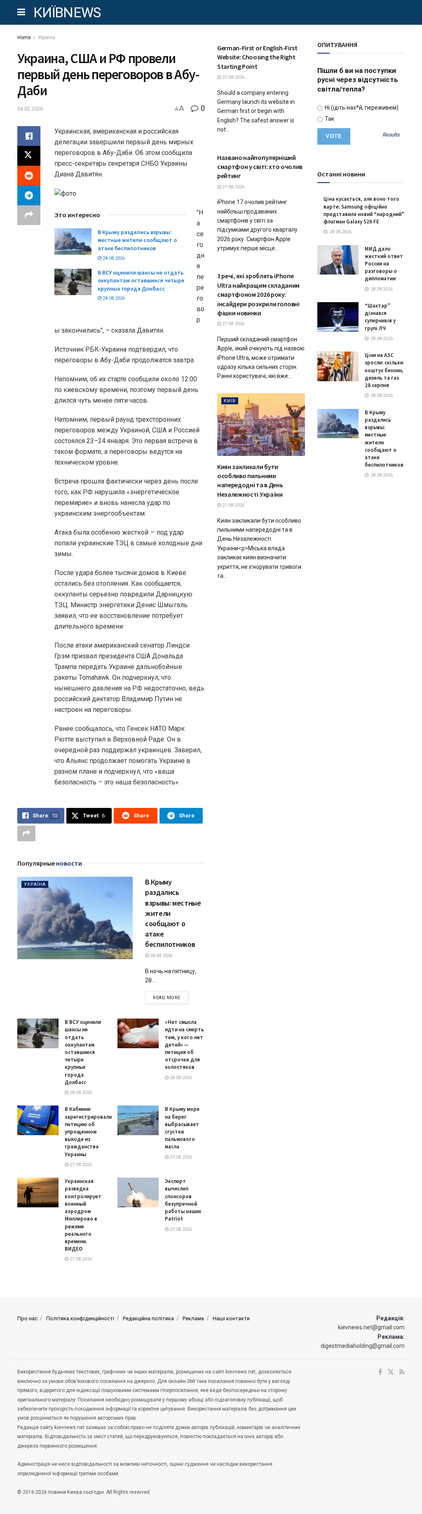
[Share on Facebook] (28, 136)
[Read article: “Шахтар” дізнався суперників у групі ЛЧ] (338, 317)
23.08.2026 (232, 77)
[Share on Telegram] (28, 195)
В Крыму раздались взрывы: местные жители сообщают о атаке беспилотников (137, 240)
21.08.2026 (232, 505)
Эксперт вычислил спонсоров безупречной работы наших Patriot (183, 1200)
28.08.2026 (113, 258)
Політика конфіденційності (80, 1318)
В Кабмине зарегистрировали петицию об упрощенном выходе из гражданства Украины (88, 1131)
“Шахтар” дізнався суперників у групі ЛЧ (380, 317)
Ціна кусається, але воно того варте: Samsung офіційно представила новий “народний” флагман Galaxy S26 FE (364, 210)
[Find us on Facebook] (380, 1372)
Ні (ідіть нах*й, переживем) (361, 107)
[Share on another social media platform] (28, 215)
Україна (46, 37)
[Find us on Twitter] (390, 1372)
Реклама (193, 1318)
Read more (170, 997)
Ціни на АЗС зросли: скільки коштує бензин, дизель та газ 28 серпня (384, 370)
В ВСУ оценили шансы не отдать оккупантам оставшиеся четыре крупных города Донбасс (141, 280)
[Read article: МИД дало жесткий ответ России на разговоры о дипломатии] (338, 260)
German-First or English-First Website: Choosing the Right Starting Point (257, 57)
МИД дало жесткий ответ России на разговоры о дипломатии (384, 263)
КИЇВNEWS (67, 12)
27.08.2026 (80, 1164)
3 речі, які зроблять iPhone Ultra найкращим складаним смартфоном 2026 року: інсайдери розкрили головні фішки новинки (258, 294)
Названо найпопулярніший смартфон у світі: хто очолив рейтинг (259, 166)
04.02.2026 (30, 109)
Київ (230, 401)
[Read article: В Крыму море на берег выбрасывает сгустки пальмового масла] (138, 1120)
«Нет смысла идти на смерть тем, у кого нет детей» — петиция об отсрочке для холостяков (184, 1044)
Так (329, 118)
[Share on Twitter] (28, 156)
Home (24, 37)
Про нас (27, 1318)
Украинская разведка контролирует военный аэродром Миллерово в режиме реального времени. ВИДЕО (83, 1215)
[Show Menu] (21, 12)
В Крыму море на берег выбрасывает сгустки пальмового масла (182, 1128)
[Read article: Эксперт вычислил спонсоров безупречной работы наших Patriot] (138, 1192)
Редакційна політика (148, 1318)
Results (390, 135)
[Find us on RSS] (402, 1372)
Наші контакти (231, 1318)
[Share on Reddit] (28, 175)
